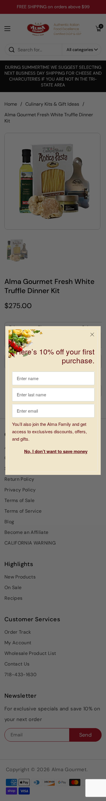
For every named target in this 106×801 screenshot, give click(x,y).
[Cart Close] (92, 334)
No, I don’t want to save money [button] (55, 451)
